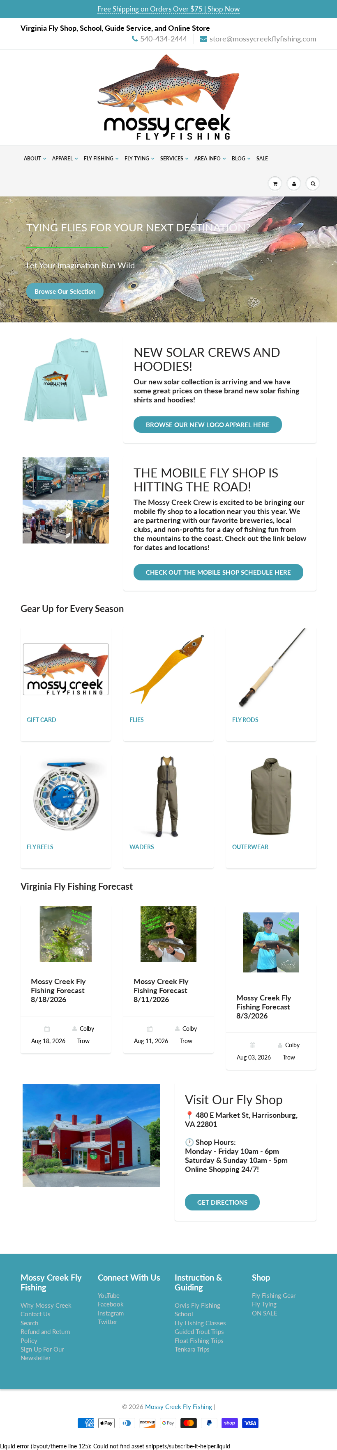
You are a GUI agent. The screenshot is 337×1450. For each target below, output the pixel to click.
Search (29, 1323)
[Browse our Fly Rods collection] (271, 668)
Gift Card (41, 719)
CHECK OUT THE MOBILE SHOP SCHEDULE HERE (218, 572)
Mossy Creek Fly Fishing (178, 1406)
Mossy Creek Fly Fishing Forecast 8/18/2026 (58, 990)
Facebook (111, 1304)
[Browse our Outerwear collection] (271, 795)
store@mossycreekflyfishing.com (263, 38)
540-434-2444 (163, 38)
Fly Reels (40, 846)
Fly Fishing (98, 158)
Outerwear (250, 846)
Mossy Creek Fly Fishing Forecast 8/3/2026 (263, 1006)
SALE (262, 158)
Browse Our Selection (65, 291)
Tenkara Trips (192, 1349)
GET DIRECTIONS (222, 1202)
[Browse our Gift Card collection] (66, 654)
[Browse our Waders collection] (168, 795)
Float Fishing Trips (199, 1340)
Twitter (107, 1321)
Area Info (207, 158)
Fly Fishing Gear (273, 1295)
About (32, 158)
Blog (238, 158)
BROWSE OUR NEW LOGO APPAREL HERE (208, 424)
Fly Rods (245, 719)
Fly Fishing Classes (200, 1323)
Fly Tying (137, 158)
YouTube (109, 1295)
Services (171, 158)
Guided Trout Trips (199, 1331)
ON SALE (264, 1313)
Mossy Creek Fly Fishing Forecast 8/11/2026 (161, 990)
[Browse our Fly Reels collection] (66, 795)
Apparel (62, 158)
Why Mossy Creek (46, 1305)
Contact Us (36, 1314)
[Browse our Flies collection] (168, 668)
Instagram (111, 1313)
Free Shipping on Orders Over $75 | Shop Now (168, 9)
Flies (136, 719)
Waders (141, 846)
